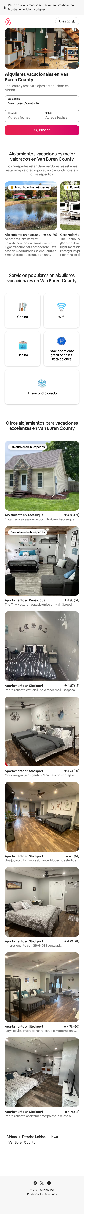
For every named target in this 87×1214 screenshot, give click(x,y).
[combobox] (42, 103)
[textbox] (23, 117)
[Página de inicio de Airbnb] (8, 21)
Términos (51, 1194)
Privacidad (34, 1194)
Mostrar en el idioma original (26, 9)
